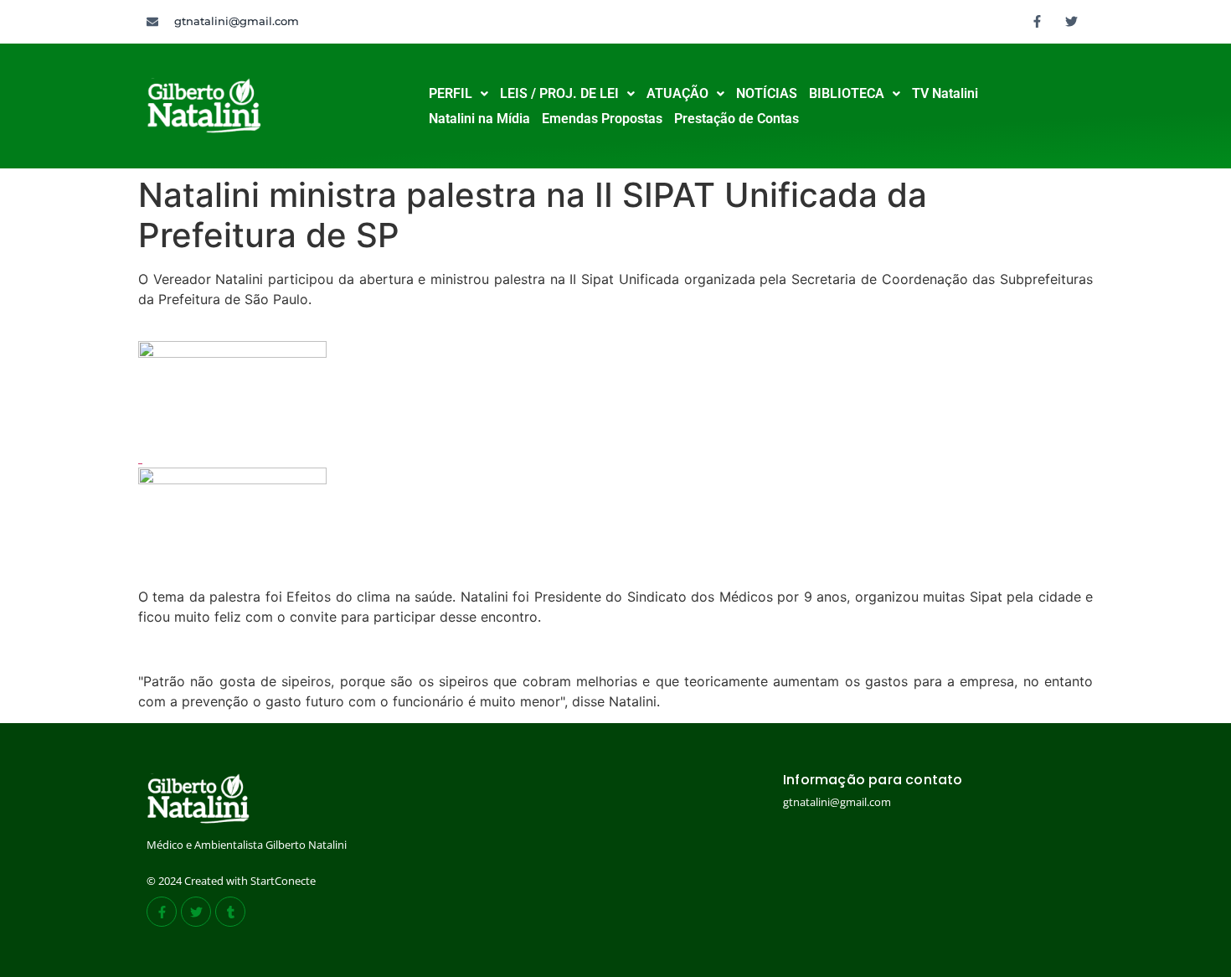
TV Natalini (945, 93)
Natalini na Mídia (479, 119)
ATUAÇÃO (677, 93)
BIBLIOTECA (846, 93)
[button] (458, 93)
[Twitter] (1071, 21)
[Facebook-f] (1037, 21)
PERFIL (450, 93)
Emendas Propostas (602, 119)
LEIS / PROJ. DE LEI (559, 93)
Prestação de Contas (736, 119)
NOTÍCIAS (766, 93)
